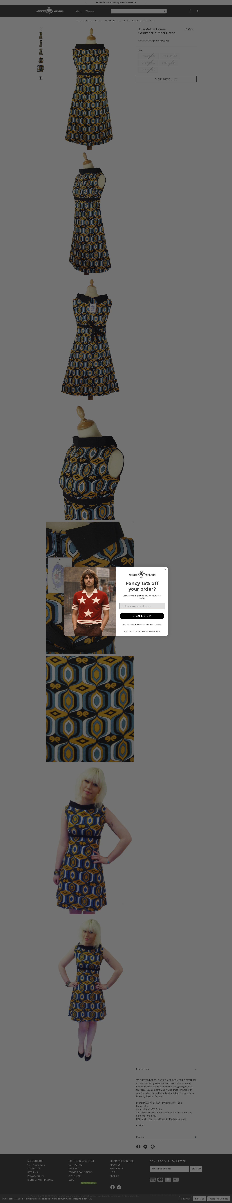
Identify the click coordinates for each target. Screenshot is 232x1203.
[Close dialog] (165, 569)
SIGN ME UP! (142, 615)
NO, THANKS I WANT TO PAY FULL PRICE (142, 625)
